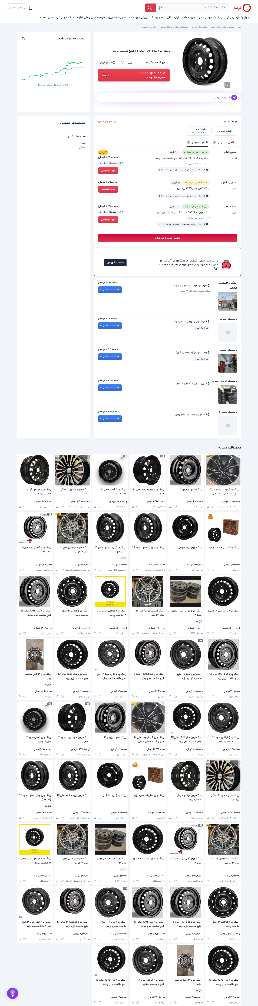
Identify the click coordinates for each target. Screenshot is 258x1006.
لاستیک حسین (228, 350)
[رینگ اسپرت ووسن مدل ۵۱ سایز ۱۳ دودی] (72, 528)
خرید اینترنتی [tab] (223, 142)
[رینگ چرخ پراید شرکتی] (185, 528)
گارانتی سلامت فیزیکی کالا (198, 163)
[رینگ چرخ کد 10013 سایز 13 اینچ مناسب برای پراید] (35, 591)
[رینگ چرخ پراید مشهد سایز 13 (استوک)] (110, 528)
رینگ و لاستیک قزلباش (227, 285)
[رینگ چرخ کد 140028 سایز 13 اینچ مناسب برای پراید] (148, 654)
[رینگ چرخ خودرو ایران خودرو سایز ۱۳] (185, 591)
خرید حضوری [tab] (196, 142)
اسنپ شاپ (230, 152)
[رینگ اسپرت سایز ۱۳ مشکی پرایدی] (72, 470)
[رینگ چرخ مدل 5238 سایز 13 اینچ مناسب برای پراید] (72, 654)
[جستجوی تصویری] (159, 8)
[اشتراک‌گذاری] (113, 63)
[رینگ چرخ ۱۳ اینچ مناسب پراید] (35, 654)
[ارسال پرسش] (234, 97)
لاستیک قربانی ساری (224, 381)
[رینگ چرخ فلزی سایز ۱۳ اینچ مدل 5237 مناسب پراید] (110, 654)
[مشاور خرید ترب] (12, 993)
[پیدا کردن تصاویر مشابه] (227, 85)
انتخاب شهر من (115, 262)
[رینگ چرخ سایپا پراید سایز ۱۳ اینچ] (148, 470)
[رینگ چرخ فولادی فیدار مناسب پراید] (35, 470)
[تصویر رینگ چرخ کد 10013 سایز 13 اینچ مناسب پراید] (205, 61)
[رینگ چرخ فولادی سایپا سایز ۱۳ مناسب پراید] (110, 591)
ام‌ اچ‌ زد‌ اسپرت (228, 182)
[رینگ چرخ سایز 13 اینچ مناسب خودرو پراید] (185, 654)
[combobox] (192, 8)
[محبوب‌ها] (122, 62)
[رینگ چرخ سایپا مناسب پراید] (223, 528)
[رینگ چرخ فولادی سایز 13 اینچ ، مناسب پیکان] (223, 717)
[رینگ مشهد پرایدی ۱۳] (185, 470)
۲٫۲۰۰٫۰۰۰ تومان (108, 157)
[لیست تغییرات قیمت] (23, 39)
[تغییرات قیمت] (130, 62)
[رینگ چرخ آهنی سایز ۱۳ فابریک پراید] (110, 470)
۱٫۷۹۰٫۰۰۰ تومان (107, 182)
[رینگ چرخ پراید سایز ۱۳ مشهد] (223, 591)
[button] (16, 8)
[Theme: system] (30, 8)
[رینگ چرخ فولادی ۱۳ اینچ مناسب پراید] (72, 591)
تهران (234, 158)
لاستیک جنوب (228, 319)
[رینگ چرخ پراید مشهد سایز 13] (148, 528)
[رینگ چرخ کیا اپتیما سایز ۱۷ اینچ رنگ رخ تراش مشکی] (223, 470)
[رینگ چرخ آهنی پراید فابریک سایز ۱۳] (35, 528)
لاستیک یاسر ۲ (228, 412)
